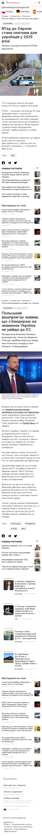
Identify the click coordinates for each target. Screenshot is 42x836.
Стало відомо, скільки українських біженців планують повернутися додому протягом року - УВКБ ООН (17, 291)
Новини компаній (11, 798)
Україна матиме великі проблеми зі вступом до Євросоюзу (20, 411)
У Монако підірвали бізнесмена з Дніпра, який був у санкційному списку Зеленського (25, 586)
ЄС (13, 155)
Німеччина (25, 12)
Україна (31, 523)
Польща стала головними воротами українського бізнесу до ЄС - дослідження (25, 635)
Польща (9, 12)
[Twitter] (15, 162)
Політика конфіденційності (16, 806)
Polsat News (29, 423)
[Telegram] (9, 162)
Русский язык (14, 809)
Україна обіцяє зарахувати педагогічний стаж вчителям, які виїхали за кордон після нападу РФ (17, 221)
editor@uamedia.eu (12, 788)
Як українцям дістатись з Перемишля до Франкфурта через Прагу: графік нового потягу (26, 660)
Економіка (19, 669)
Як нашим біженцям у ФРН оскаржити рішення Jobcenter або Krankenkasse (17, 267)
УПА (14, 528)
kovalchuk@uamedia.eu (14, 794)
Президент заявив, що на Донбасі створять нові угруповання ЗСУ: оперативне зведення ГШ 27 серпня (17, 279)
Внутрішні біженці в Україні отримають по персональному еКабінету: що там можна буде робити (15, 244)
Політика (8, 24)
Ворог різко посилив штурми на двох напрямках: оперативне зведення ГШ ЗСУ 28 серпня (15, 232)
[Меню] (3, 3)
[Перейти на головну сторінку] (21, 2)
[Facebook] (3, 163)
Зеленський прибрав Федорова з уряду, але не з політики (16, 211)
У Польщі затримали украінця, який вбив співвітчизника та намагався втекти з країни (25, 611)
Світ (16, 619)
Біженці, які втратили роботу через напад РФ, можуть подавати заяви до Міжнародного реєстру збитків (17, 256)
